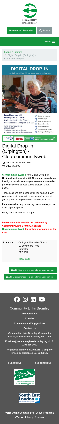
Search (46, 30)
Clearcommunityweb (13, 229)
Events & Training (13, 52)
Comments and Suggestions (29, 323)
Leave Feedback (45, 413)
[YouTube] (42, 299)
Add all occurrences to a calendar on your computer (31, 277)
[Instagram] (25, 299)
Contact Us (29, 328)
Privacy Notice (29, 313)
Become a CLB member (21, 30)
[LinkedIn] (33, 299)
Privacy (29, 417)
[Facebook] (17, 299)
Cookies (29, 318)
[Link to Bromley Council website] (29, 376)
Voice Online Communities (19, 413)
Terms (19, 417)
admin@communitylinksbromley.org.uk (29, 341)
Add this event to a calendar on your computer (34, 270)
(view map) (24, 259)
